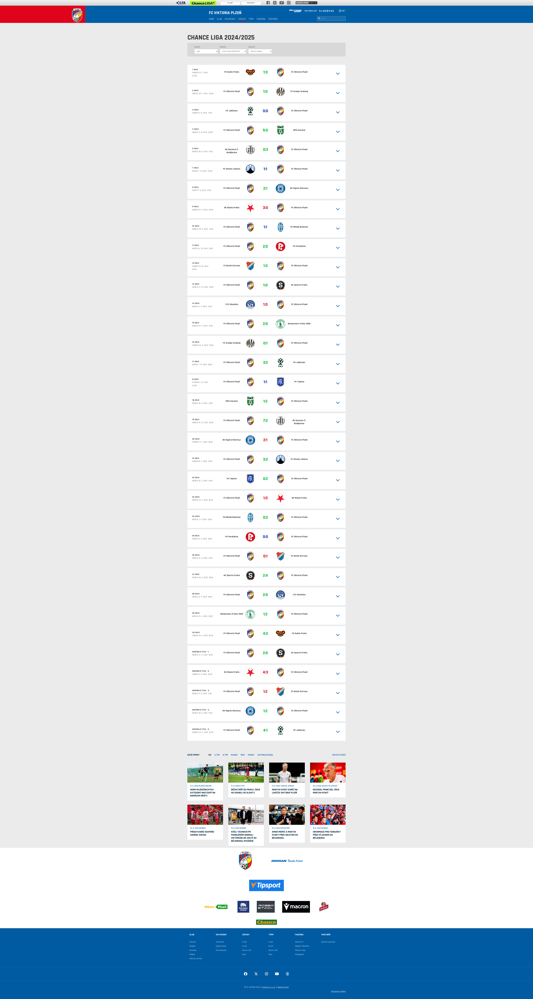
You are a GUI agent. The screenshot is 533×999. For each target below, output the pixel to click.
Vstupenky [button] (230, 19)
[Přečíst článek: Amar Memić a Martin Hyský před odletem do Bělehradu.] (287, 814)
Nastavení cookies (338, 991)
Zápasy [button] (242, 19)
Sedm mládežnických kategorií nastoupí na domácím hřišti (202, 792)
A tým (244, 942)
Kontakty (192, 950)
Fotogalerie (299, 954)
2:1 (265, 188)
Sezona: (223, 47)
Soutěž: (197, 47)
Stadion (192, 946)
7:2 (265, 420)
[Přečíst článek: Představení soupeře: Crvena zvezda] (205, 814)
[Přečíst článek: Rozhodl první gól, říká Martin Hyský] (328, 772)
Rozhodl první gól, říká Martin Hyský (326, 791)
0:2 (265, 478)
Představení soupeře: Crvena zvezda (202, 833)
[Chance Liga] (203, 4)
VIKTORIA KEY (311, 10)
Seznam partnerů (328, 942)
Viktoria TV (299, 942)
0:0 (265, 111)
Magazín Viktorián (302, 946)
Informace (220, 942)
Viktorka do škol (195, 958)
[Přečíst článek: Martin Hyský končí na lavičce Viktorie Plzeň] (287, 772)
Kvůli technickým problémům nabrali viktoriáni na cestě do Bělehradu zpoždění (244, 836)
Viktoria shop (300, 950)
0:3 (265, 149)
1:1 (265, 169)
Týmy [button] (251, 19)
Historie (192, 942)
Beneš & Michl (283, 987)
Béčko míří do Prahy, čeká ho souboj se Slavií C (245, 791)
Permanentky (221, 950)
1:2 (265, 401)
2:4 (265, 575)
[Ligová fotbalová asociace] (181, 4)
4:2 (265, 633)
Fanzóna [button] (261, 19)
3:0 (265, 207)
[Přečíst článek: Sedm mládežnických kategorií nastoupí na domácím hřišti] (205, 772)
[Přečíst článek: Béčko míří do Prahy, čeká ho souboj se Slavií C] (246, 772)
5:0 (265, 130)
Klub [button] (219, 19)
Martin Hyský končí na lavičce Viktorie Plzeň (285, 791)
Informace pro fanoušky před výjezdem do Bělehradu (327, 834)
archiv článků (339, 755)
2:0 (265, 246)
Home (211, 19)
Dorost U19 (246, 950)
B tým (244, 946)
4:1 (265, 730)
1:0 (265, 91)
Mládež (192, 954)
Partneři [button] (273, 19)
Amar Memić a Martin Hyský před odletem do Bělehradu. (285, 834)
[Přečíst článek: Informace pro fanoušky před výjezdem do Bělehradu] (328, 814)
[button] (330, 73)
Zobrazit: (251, 47)
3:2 (265, 362)
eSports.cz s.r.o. (268, 987)
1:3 (265, 72)
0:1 (265, 343)
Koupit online (221, 946)
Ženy (244, 954)
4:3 (265, 672)
